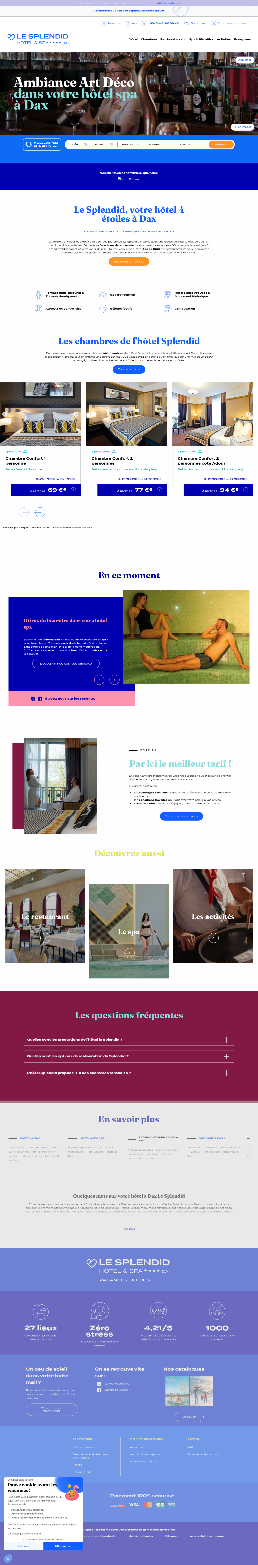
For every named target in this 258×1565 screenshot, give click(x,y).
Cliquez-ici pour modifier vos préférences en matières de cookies (129, 1529)
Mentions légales (140, 1536)
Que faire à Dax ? (212, 1138)
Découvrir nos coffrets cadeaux (66, 663)
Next (75, 414)
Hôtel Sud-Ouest (38, 1148)
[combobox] (129, 144)
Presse (77, 1464)
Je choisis (23, 1545)
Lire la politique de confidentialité (25, 1533)
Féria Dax (151, 1158)
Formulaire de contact (202, 1454)
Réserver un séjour (129, 261)
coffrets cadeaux (167, 3)
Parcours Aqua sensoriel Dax (85, 1148)
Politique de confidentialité (96, 1536)
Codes (181, 144)
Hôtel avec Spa (92, 1138)
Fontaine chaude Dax (140, 1150)
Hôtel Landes (16, 1148)
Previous (4, 414)
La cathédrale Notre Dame (143, 1154)
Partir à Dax (30, 1138)
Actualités (244, 60)
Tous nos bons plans (181, 816)
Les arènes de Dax (167, 1150)
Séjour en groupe (84, 1447)
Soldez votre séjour (143, 1461)
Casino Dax (210, 1148)
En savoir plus (129, 369)
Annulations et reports (145, 1454)
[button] (7, 1558)
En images (244, 127)
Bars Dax (196, 1152)
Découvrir (189, 1416)
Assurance (137, 1447)
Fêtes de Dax (212, 1152)
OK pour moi (63, 1545)
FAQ (190, 1447)
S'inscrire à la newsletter (52, 1409)
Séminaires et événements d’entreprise (91, 1456)
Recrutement (82, 1472)
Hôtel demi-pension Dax (35, 1156)
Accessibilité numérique (207, 1536)
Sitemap (171, 1536)
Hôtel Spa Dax (95, 1152)
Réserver (221, 144)
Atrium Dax (193, 1148)
